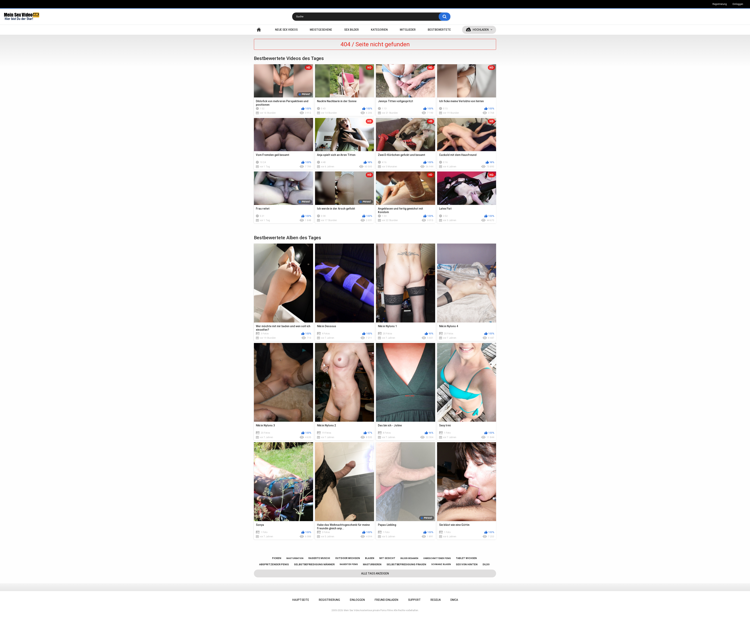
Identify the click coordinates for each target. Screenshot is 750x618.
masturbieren (372, 564)
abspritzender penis (274, 564)
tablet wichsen (466, 558)
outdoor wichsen (347, 558)
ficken (276, 558)
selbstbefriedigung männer (314, 564)
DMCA (454, 599)
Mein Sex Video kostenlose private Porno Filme (368, 610)
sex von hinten (467, 564)
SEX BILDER (351, 29)
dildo (486, 564)
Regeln (435, 599)
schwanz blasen (441, 564)
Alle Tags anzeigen (375, 573)
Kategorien (379, 29)
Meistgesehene (321, 29)
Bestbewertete (439, 29)
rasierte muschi (319, 558)
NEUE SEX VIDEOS (286, 29)
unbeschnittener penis (437, 558)
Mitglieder (408, 29)
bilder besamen (409, 558)
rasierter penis (349, 564)
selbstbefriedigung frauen (406, 564)
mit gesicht (387, 558)
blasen (369, 558)
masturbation (294, 558)
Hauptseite (259, 30)
